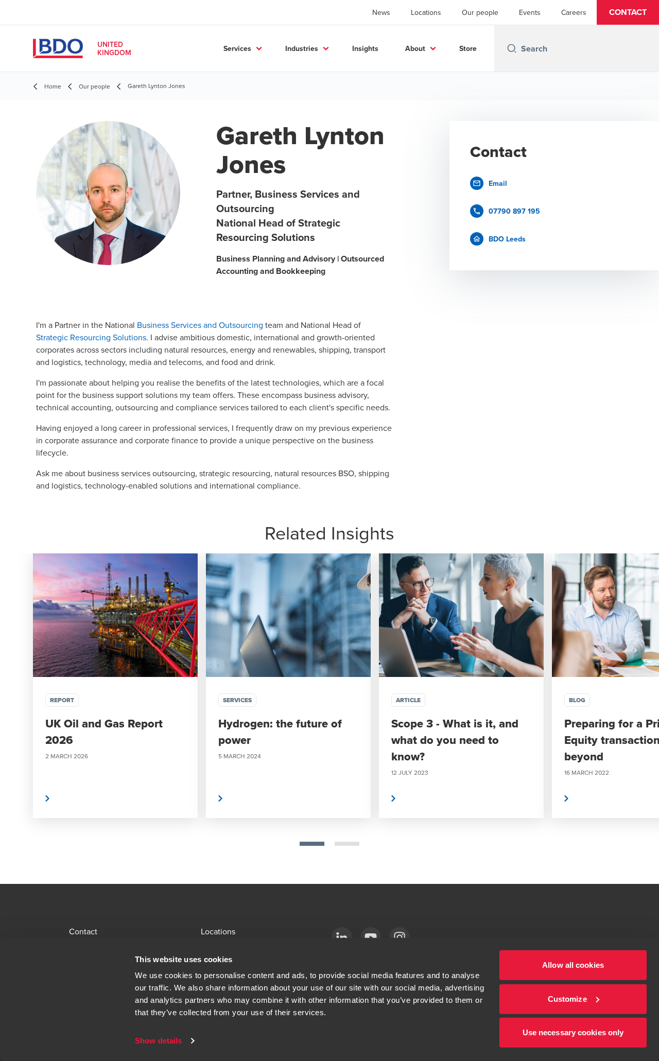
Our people (480, 12)
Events (530, 12)
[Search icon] (512, 48)
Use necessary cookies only (573, 1032)
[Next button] (640, 718)
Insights (365, 48)
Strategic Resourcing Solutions (91, 337)
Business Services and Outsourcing (200, 325)
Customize (567, 998)
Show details (158, 1040)
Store (468, 48)
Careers (573, 12)
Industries (301, 48)
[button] (628, 12)
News (381, 12)
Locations (426, 12)
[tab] (312, 844)
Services (237, 48)
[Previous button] (18, 718)
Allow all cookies (573, 965)
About (415, 48)
